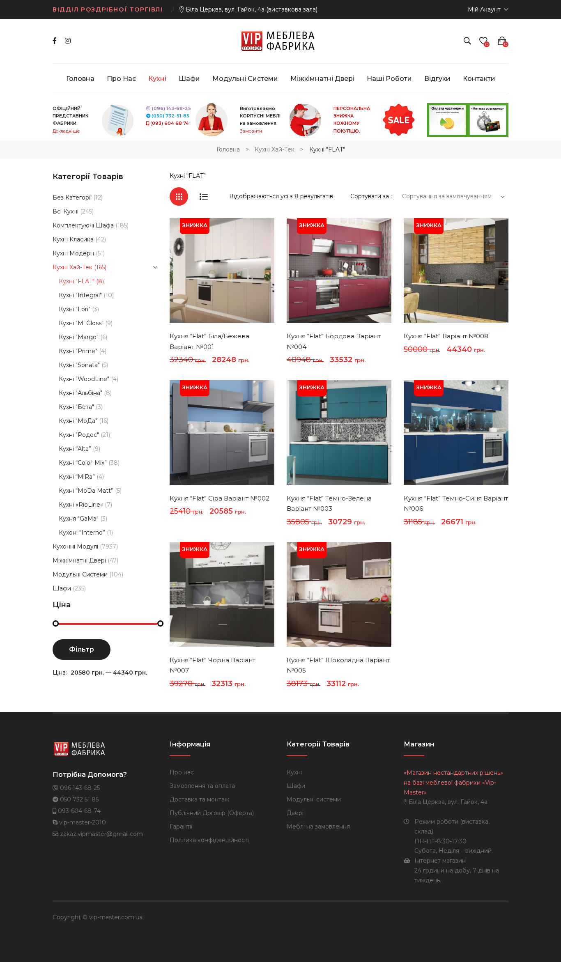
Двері (295, 813)
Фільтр (81, 649)
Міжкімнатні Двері (79, 560)
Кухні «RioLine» (81, 504)
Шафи (62, 588)
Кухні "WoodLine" (84, 379)
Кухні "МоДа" (78, 421)
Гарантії (181, 826)
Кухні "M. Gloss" (81, 323)
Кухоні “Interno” (82, 532)
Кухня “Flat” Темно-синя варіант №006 (456, 503)
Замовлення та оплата (202, 786)
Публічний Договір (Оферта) (212, 813)
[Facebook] (55, 40)
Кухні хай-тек (274, 149)
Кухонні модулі (75, 546)
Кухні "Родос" (79, 435)
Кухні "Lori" (74, 309)
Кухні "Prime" (78, 351)
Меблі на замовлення (318, 826)
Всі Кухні (65, 211)
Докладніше (66, 131)
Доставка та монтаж (199, 799)
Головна (228, 149)
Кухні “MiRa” (77, 476)
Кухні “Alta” (75, 448)
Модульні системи (80, 574)
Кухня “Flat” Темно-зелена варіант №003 (329, 503)
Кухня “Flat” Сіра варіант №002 (219, 498)
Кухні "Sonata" (79, 365)
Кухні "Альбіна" (80, 393)
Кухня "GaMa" (79, 518)
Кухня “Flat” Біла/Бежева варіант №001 (209, 341)
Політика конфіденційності (209, 840)
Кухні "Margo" (79, 337)
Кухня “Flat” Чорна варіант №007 (212, 665)
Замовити (251, 131)
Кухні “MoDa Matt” (86, 490)
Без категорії (72, 197)
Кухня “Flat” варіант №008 (446, 336)
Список (203, 196)
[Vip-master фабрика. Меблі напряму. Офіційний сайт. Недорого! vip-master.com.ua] (280, 40)
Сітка (179, 196)
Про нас (182, 772)
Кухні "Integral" (80, 295)
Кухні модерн (73, 253)
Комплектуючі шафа (83, 225)
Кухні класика (73, 239)
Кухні (294, 772)
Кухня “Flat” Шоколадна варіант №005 (338, 665)
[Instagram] (68, 40)
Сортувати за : (371, 196)
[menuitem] (80, 78)
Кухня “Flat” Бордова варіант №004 (334, 341)
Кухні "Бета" (76, 407)
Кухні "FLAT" (76, 281)
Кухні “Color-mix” (83, 462)
